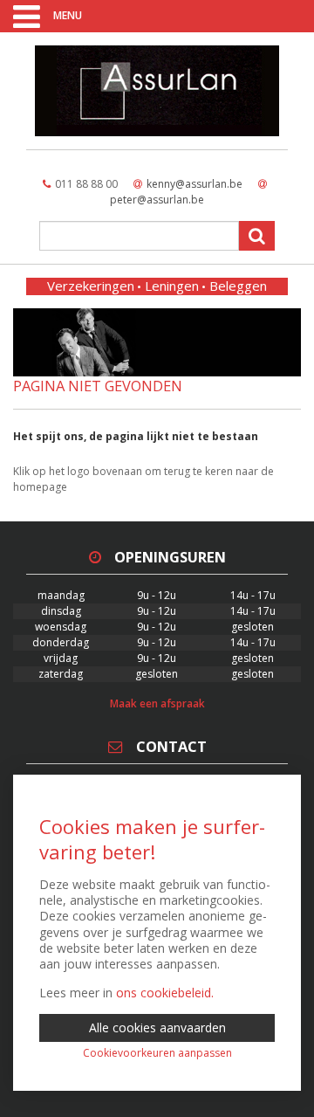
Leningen (172, 285)
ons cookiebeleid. (165, 992)
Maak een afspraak (157, 703)
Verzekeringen (90, 285)
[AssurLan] (157, 90)
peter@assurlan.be (157, 199)
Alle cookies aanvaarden (157, 1027)
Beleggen (238, 285)
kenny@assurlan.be (194, 183)
